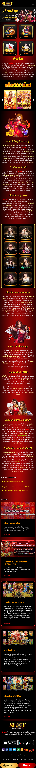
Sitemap (22, 754)
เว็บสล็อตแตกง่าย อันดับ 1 (14, 603)
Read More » (7, 534)
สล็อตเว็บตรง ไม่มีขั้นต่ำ (13, 696)
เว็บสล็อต (18, 58)
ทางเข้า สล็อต (9, 650)
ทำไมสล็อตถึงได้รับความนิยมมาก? (13, 482)
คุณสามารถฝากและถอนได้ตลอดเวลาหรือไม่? (16, 487)
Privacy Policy (15, 754)
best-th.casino (20, 462)
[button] (33, 3)
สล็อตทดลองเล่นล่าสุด (12, 523)
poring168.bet (30, 162)
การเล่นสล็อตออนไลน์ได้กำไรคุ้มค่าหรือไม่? (16, 490)
